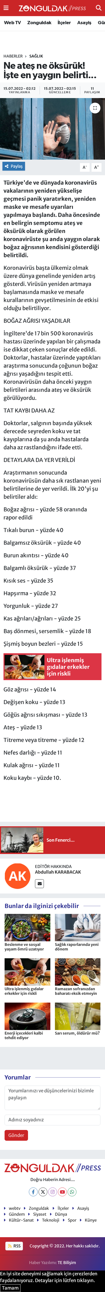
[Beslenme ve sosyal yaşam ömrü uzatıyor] (27, 927)
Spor (72, 1220)
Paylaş (17, 166)
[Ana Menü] (6, 8)
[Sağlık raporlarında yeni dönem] (78, 927)
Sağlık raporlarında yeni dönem (77, 947)
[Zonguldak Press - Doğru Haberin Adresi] (52, 8)
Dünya (61, 1214)
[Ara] (99, 8)
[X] (42, 1191)
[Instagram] (52, 1191)
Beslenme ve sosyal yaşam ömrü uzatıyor (24, 947)
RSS (16, 1245)
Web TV (12, 22)
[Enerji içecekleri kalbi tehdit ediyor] (27, 1016)
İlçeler (64, 22)
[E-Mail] (39, 883)
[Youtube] (62, 1191)
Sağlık (36, 56)
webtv (14, 1208)
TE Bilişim (67, 1262)
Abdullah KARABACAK (58, 872)
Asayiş (84, 22)
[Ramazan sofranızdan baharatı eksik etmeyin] (78, 972)
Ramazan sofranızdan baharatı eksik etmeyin (76, 991)
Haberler (13, 56)
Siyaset (39, 1214)
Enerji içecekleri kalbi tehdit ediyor (24, 1035)
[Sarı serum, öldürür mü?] (78, 1016)
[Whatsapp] (72, 1191)
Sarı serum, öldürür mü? (77, 1033)
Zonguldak (39, 22)
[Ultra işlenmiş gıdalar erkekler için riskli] (27, 972)
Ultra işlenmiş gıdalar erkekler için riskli (24, 991)
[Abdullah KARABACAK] (17, 875)
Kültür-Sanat (21, 1220)
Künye (91, 1220)
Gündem (17, 1214)
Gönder (16, 1135)
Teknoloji (50, 1220)
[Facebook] (33, 1191)
